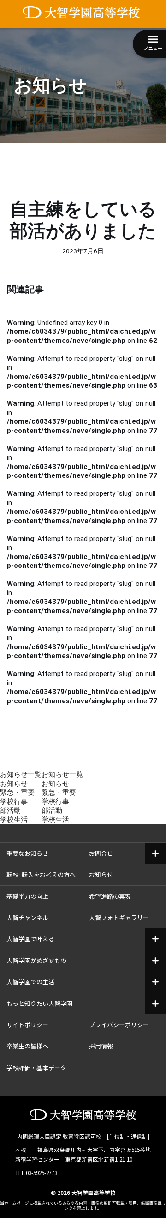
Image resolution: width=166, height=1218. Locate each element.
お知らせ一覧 (21, 774)
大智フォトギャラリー (119, 917)
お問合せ (101, 853)
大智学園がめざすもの (36, 960)
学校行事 (14, 802)
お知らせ (14, 784)
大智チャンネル (27, 917)
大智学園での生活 (30, 981)
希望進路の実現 (110, 896)
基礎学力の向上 (27, 896)
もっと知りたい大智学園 (39, 1003)
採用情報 (101, 1045)
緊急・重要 (17, 792)
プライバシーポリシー (119, 1024)
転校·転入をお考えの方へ (41, 874)
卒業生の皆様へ (27, 1045)
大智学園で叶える (30, 938)
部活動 (10, 810)
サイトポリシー (27, 1024)
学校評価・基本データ (36, 1067)
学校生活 (14, 820)
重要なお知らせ (27, 853)
